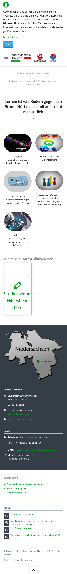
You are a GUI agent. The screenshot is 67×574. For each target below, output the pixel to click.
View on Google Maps (18, 414)
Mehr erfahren (11, 37)
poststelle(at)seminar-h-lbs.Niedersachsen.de (37, 450)
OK (8, 44)
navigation (6, 58)
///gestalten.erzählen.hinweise (21, 420)
